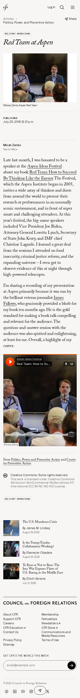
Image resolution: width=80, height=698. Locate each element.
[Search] (62, 7)
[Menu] (73, 7)
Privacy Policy (12, 640)
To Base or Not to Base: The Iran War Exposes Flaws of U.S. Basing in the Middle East (43, 569)
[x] (47, 691)
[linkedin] (14, 691)
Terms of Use (50, 640)
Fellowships (49, 619)
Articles (8, 19)
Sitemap (9, 644)
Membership (50, 614)
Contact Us (10, 632)
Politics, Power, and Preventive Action (35, 459)
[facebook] (6, 691)
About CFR (10, 614)
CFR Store (48, 628)
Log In (51, 7)
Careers (8, 623)
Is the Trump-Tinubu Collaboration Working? (38, 544)
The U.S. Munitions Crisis (40, 522)
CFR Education (13, 628)
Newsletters (50, 623)
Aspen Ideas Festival (44, 166)
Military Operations (17, 33)
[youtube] (23, 691)
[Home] (5, 7)
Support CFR (12, 619)
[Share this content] (40, 690)
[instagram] (31, 691)
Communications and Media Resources (56, 634)
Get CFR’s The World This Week (26, 656)
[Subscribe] (71, 665)
